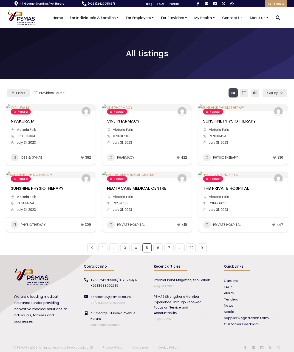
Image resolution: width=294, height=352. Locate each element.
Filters (20, 93)
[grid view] (233, 92)
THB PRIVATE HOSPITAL (226, 188)
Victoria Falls (27, 129)
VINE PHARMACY (123, 121)
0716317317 (121, 136)
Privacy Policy (113, 348)
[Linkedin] (215, 3)
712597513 (120, 203)
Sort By (272, 93)
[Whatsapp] (232, 3)
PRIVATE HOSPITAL (131, 224)
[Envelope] (206, 3)
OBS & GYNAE (31, 157)
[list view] (244, 92)
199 (191, 248)
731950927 (217, 203)
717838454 (217, 136)
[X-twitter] (223, 3)
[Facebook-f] (198, 3)
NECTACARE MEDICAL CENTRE (136, 188)
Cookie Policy (168, 348)
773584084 (26, 136)
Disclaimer (140, 348)
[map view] (255, 92)
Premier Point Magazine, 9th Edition (182, 280)
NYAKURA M (22, 121)
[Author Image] (86, 111)
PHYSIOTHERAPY (225, 157)
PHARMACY (125, 157)
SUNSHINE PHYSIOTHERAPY (229, 121)
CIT (91, 347)
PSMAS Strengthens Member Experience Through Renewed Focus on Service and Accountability (177, 304)
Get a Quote (276, 4)
